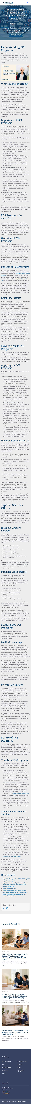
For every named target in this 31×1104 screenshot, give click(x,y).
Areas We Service (6, 1067)
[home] (7, 2)
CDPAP (19, 1067)
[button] (27, 2)
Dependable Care (22, 1061)
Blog (3, 1064)
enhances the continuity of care (12, 856)
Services (20, 1064)
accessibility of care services (21, 793)
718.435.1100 (6, 1092)
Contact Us (5, 1070)
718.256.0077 (6, 1093)
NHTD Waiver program (21, 1071)
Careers (4, 1073)
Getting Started (6, 1061)
